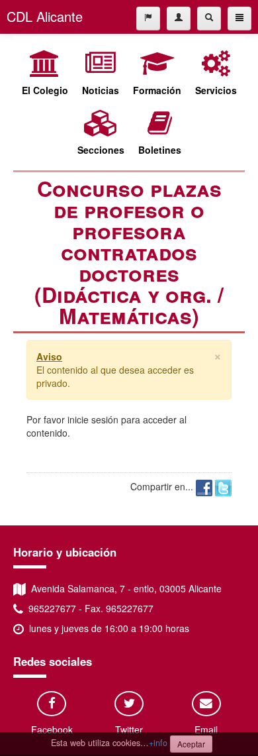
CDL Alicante (45, 16)
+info (158, 743)
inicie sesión (92, 419)
